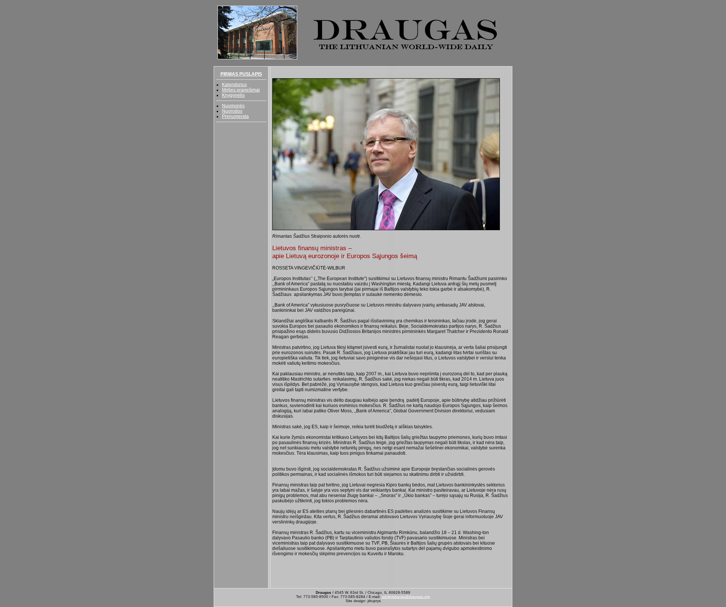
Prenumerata (235, 116)
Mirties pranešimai (241, 90)
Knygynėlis (233, 95)
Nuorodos (232, 111)
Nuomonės (233, 105)
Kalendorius (234, 84)
